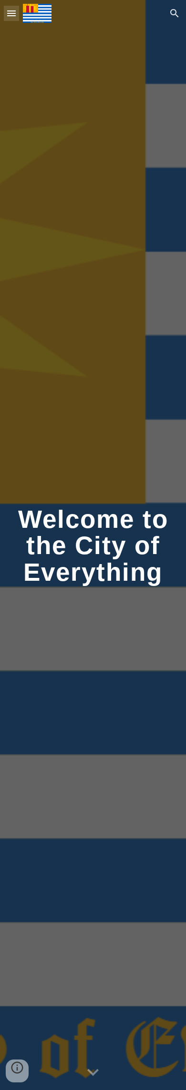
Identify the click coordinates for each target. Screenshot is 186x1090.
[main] (93, 545)
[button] (11, 13)
